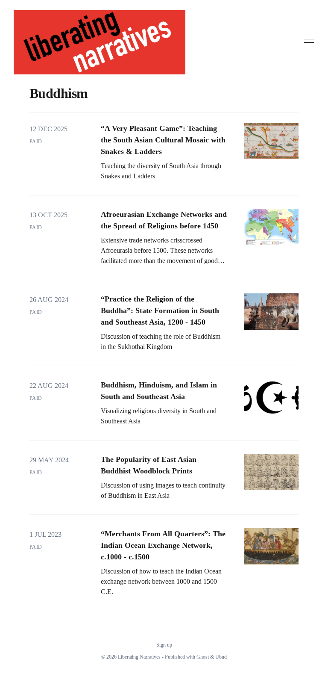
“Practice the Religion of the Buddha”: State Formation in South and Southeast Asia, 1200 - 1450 (160, 310)
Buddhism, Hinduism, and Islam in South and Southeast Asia (159, 391)
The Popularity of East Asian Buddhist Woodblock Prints (148, 465)
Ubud (221, 657)
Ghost (202, 657)
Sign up (164, 645)
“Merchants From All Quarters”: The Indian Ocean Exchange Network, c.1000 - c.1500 (163, 545)
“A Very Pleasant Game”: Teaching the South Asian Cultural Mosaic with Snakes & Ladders (163, 140)
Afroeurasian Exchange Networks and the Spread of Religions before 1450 (164, 220)
